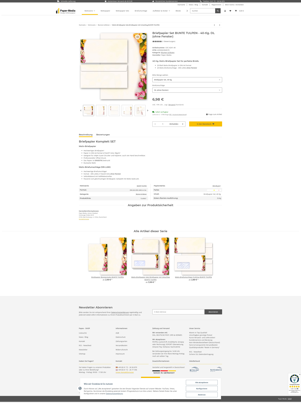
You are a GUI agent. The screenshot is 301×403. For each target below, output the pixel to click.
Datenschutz (121, 337)
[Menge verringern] (155, 124)
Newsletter (83, 350)
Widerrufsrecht (122, 350)
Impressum (120, 354)
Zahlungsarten (121, 341)
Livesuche (83, 333)
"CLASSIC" (143, 198)
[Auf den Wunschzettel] (143, 36)
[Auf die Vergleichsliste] (137, 36)
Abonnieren (213, 312)
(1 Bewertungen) (168, 41)
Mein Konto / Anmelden (234, 5)
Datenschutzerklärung (120, 312)
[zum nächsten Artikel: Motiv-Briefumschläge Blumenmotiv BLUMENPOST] (219, 25)
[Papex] (65, 11)
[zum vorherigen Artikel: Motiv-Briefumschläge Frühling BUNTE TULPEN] (214, 25)
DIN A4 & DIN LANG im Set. (138, 190)
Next (148, 110)
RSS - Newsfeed (85, 345)
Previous (81, 110)
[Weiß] (209, 190)
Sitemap (82, 354)
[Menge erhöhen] (182, 124)
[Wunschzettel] (230, 11)
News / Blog (193, 5)
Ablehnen (202, 395)
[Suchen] (218, 10)
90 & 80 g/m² (216, 186)
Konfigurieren (201, 389)
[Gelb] (214, 190)
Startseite (181, 5)
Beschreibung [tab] (86, 135)
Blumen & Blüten (167, 52)
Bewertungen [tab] (103, 135)
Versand (171, 105)
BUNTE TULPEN (142, 186)
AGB (117, 333)
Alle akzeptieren (201, 382)
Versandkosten (121, 345)
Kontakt (205, 5)
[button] (225, 11)
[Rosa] (218, 190)
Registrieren (216, 5)
